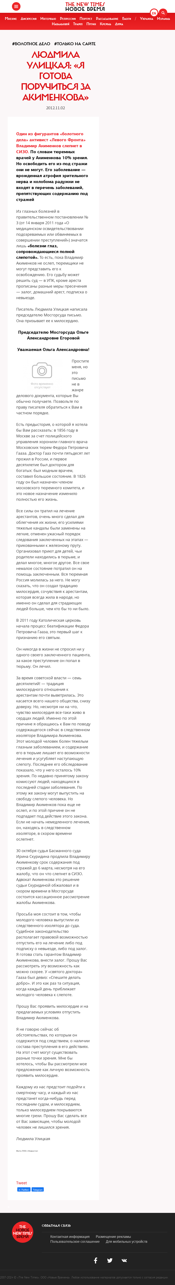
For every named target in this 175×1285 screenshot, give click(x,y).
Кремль (105, 24)
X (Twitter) (24, 1189)
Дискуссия (28, 18)
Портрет (86, 18)
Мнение (11, 18)
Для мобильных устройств (126, 1241)
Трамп (78, 24)
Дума (119, 24)
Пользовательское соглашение (75, 1241)
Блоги (126, 18)
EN (154, 13)
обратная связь (56, 1226)
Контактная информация (70, 1236)
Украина (146, 18)
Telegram (37, 1189)
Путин (91, 24)
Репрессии (68, 18)
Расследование (107, 18)
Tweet (21, 1182)
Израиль (163, 18)
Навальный (60, 24)
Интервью (48, 18)
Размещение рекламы (113, 1236)
